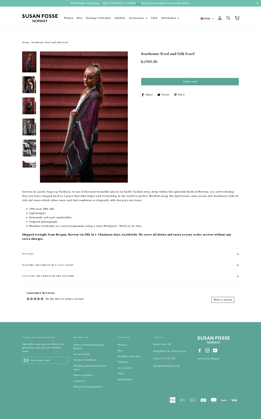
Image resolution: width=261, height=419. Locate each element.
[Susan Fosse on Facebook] (200, 350)
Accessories (137, 18)
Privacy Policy (81, 354)
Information (168, 18)
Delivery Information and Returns (48, 276)
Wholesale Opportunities (88, 386)
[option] (84, 117)
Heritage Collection (98, 18)
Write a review (223, 300)
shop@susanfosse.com (166, 365)
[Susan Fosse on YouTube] (215, 350)
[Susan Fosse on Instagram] (207, 350)
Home (25, 42)
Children (119, 18)
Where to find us (83, 375)
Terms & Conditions (85, 359)
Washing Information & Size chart (48, 265)
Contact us (79, 381)
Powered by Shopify (208, 358)
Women (68, 18)
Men (79, 18)
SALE (154, 18)
